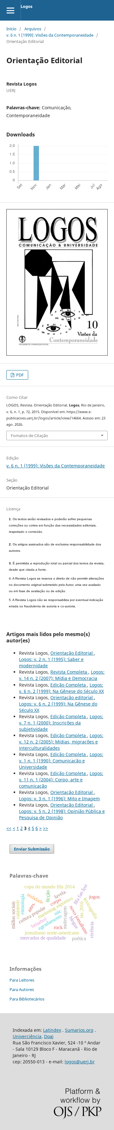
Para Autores (22, 989)
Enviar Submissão (32, 849)
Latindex (52, 1030)
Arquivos (32, 29)
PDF (19, 375)
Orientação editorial (72, 697)
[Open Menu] (10, 10)
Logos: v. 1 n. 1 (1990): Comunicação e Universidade (61, 760)
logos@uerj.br (80, 1062)
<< (8, 828)
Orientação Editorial (72, 653)
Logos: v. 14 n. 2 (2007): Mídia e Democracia (61, 675)
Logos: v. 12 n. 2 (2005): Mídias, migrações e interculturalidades (61, 741)
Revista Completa (69, 672)
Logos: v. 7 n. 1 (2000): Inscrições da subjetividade (61, 722)
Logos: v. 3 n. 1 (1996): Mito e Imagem (59, 799)
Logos (26, 6)
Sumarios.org (79, 1030)
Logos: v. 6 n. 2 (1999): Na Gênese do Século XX (61, 688)
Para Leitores (22, 980)
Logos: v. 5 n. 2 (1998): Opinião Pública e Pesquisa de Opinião (62, 814)
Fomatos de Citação (29, 435)
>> (45, 828)
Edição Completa (68, 685)
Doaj (49, 1036)
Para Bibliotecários (27, 999)
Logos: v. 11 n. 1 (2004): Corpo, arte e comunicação (61, 779)
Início (11, 29)
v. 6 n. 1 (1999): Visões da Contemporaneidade (49, 35)
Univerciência (27, 1036)
